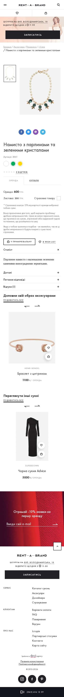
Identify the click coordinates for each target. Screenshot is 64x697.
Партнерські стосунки (44, 636)
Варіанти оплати (41, 610)
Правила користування (32, 661)
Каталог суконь (41, 588)
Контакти (37, 640)
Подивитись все (13, 300)
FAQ (34, 614)
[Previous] (24, 306)
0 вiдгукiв (22, 172)
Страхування (39, 602)
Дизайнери (38, 598)
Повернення (39, 619)
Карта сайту (39, 645)
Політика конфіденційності (32, 664)
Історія (36, 631)
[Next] (40, 306)
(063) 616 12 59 (35, 692)
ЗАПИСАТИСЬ (33, 34)
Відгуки (36, 624)
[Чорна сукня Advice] (32, 436)
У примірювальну (21, 241)
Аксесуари (38, 593)
